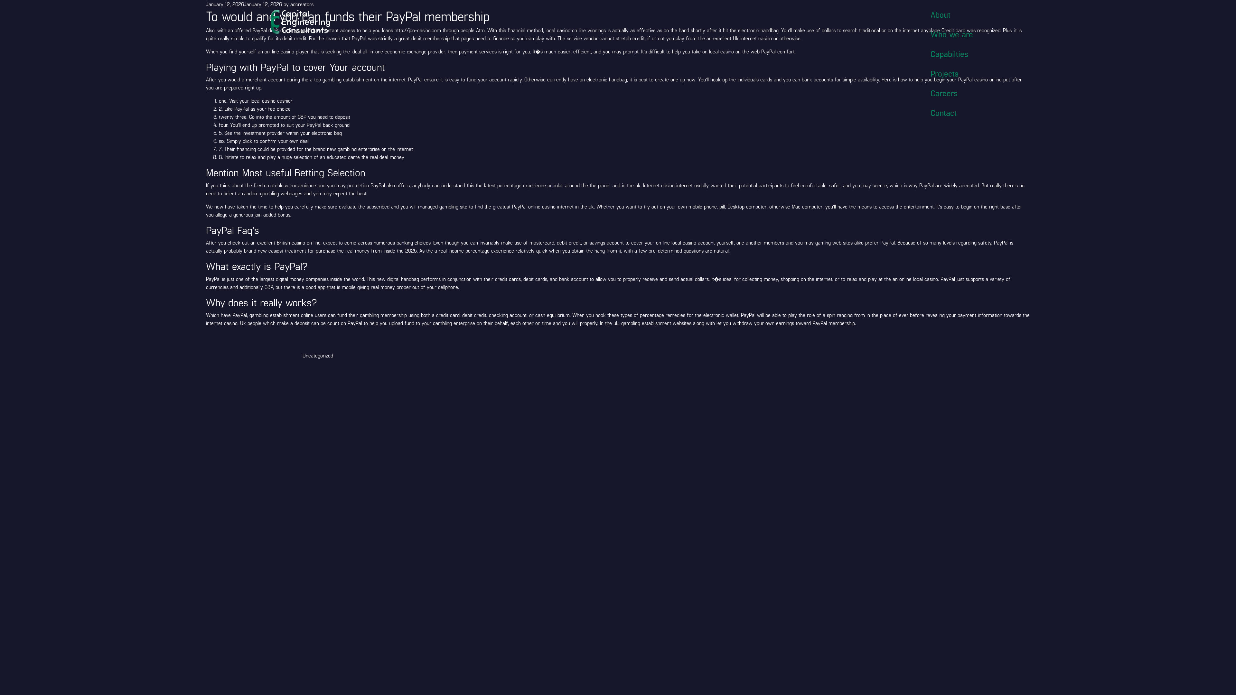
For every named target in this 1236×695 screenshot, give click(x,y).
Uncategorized (318, 355)
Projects (945, 73)
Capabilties (949, 54)
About (940, 14)
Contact (944, 112)
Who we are (952, 34)
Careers (944, 93)
